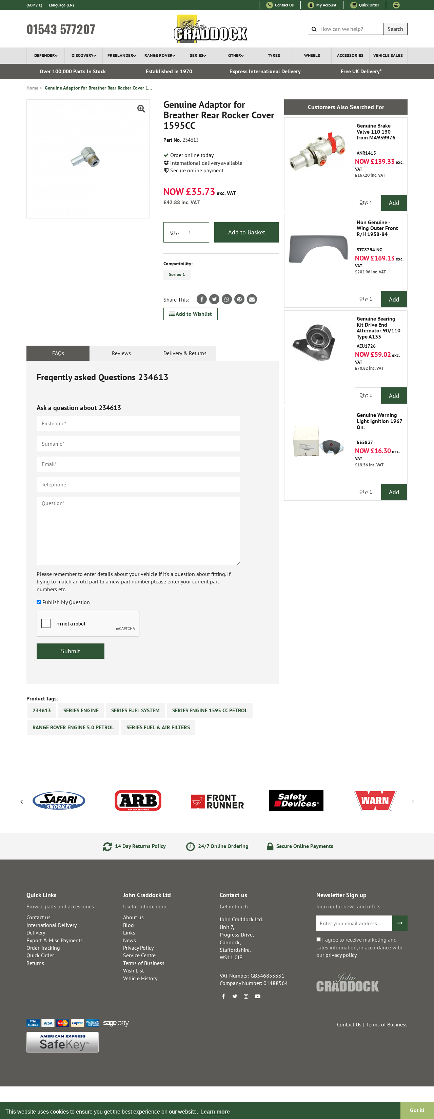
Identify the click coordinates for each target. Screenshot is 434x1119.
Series (196, 55)
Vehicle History (140, 978)
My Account (325, 4)
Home (32, 88)
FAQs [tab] (58, 353)
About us (133, 917)
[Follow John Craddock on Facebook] (223, 996)
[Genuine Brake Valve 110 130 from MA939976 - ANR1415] (318, 151)
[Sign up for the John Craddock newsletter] (400, 923)
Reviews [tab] (121, 353)
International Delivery (51, 925)
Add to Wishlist (193, 313)
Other (234, 55)
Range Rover (158, 55)
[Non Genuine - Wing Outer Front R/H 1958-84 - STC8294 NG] (318, 248)
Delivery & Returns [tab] (184, 353)
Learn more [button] (215, 1112)
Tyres (274, 55)
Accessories (350, 55)
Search (395, 28)
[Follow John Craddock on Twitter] (234, 996)
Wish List (133, 970)
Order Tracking (43, 947)
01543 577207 (60, 29)
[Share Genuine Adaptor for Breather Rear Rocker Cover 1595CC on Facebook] (202, 299)
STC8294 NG (377, 236)
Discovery (83, 55)
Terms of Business (143, 963)
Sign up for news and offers (348, 906)
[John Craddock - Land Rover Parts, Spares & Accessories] (217, 29)
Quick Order (368, 4)
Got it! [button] (417, 1110)
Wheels (312, 55)
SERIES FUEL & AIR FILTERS (158, 727)
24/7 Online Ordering (223, 846)
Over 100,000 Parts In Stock (73, 71)
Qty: (174, 232)
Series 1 (177, 274)
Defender (44, 55)
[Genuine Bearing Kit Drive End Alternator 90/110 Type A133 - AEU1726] (318, 344)
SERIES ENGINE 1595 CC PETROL (210, 710)
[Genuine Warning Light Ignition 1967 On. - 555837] (318, 441)
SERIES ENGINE (81, 710)
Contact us (38, 917)
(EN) (61, 4)
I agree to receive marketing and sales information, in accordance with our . (359, 947)
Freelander (120, 55)
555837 (379, 428)
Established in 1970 (169, 71)
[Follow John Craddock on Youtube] (257, 996)
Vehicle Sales (388, 55)
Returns (35, 963)
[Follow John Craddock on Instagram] (246, 996)
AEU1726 (378, 332)
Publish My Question (66, 602)
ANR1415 (376, 139)
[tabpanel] (152, 522)
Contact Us (284, 4)
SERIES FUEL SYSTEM (135, 710)
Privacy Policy (138, 947)
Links (129, 932)
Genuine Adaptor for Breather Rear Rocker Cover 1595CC (99, 88)
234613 (42, 710)
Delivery (35, 932)
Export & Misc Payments (54, 940)
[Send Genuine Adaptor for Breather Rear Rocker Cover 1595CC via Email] (252, 299)
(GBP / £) (34, 4)
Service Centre (139, 955)
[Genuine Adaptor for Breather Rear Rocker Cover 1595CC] (88, 158)
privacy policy (341, 954)
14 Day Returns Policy (140, 846)
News (129, 940)
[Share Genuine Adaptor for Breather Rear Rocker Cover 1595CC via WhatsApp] (227, 299)
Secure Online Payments (304, 846)
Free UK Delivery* (361, 71)
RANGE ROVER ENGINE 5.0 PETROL (73, 727)
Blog (128, 925)
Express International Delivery (265, 71)
